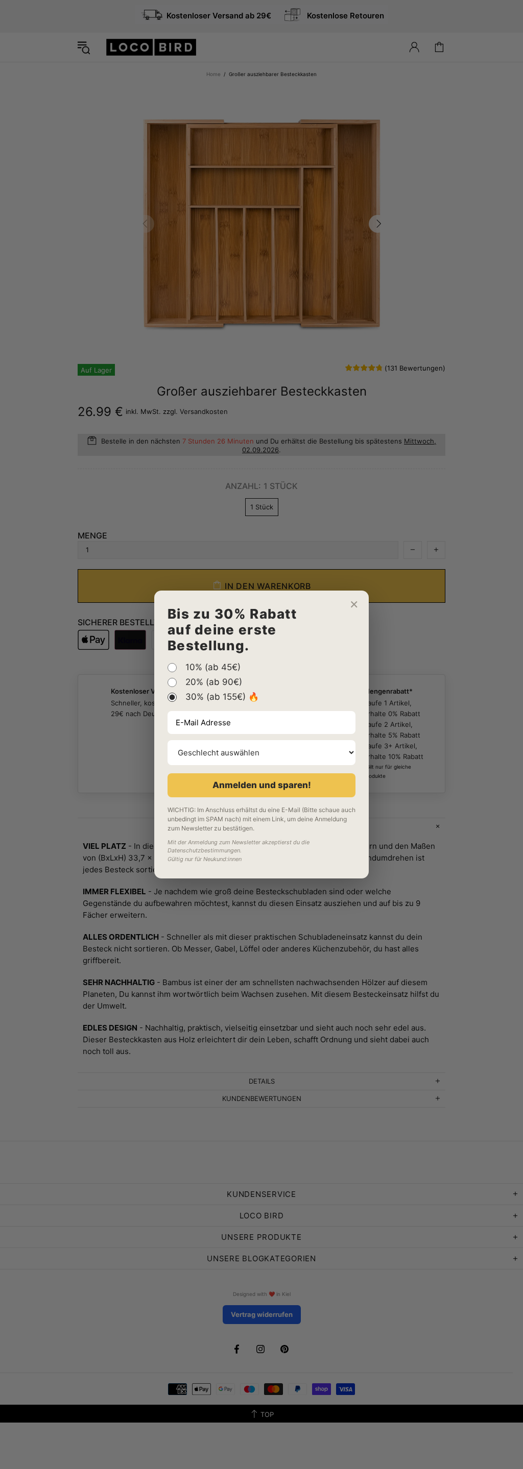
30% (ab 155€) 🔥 (222, 697)
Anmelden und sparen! (261, 785)
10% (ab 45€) (213, 667)
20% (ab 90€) (213, 682)
